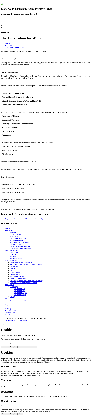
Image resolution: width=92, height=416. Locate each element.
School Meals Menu (17, 277)
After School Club (16, 275)
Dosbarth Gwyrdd (20, 293)
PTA (11, 271)
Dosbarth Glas (19, 291)
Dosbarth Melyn (20, 295)
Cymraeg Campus (16, 244)
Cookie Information (12, 311)
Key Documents (11, 260)
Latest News (14, 252)
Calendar (13, 254)
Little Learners (15, 273)
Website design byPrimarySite (16, 320)
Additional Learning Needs (19, 242)
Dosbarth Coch (19, 289)
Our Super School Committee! (20, 246)
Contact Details (15, 234)
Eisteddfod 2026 (16, 258)
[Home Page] (2, 4)
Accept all (13, 347)
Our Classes (9, 285)
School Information (17, 240)
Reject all (5, 347)
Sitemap (8, 309)
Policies (12, 269)
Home (7, 43)
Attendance (14, 267)
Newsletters (14, 256)
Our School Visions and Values (21, 263)
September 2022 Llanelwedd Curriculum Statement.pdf (25, 219)
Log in (7, 305)
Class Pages (14, 287)
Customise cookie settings (27, 347)
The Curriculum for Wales (14, 47)
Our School (9, 230)
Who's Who (14, 236)
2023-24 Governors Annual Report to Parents (26, 265)
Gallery (12, 297)
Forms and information (18, 279)
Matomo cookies (12, 385)
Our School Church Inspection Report (23, 283)
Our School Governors (18, 238)
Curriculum (9, 45)
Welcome (13, 232)
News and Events (11, 250)
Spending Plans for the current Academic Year (26, 281)
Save (20, 414)
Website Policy (10, 313)
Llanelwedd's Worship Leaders (21, 248)
